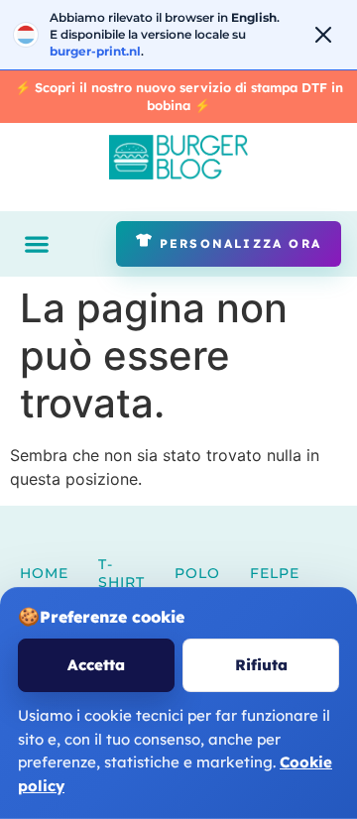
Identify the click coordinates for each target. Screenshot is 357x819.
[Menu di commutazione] (37, 244)
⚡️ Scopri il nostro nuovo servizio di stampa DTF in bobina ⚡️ (179, 96)
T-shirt (121, 573)
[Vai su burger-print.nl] (178, 34)
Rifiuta (261, 664)
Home (44, 573)
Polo (197, 573)
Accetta (96, 664)
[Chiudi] (323, 34)
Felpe (274, 573)
